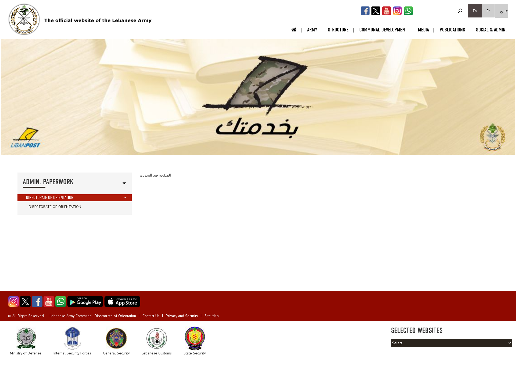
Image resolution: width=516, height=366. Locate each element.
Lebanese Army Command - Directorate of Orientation (93, 315)
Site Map (212, 315)
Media (423, 30)
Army (312, 30)
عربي (504, 11)
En (475, 10)
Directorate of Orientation (50, 197)
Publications (452, 30)
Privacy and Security (182, 315)
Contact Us (150, 315)
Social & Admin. (491, 30)
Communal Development (383, 30)
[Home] (24, 19)
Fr (488, 10)
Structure (338, 30)
